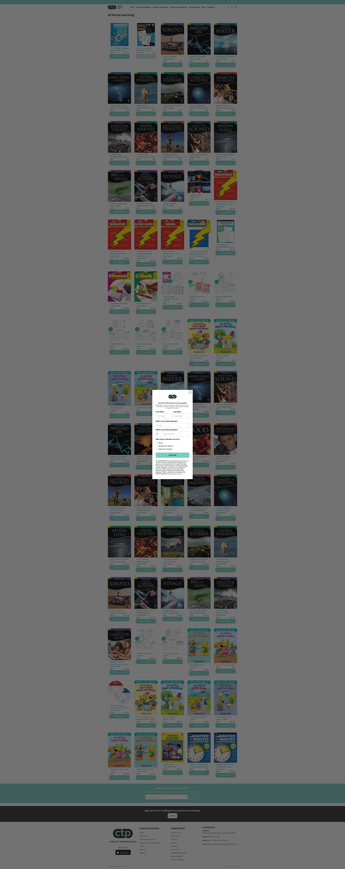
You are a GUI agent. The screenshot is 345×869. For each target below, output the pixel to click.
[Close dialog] (190, 392)
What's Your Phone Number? (167, 430)
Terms (180, 474)
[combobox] (159, 433)
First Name (160, 412)
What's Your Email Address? (167, 421)
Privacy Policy (172, 474)
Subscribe (172, 455)
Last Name (177, 412)
